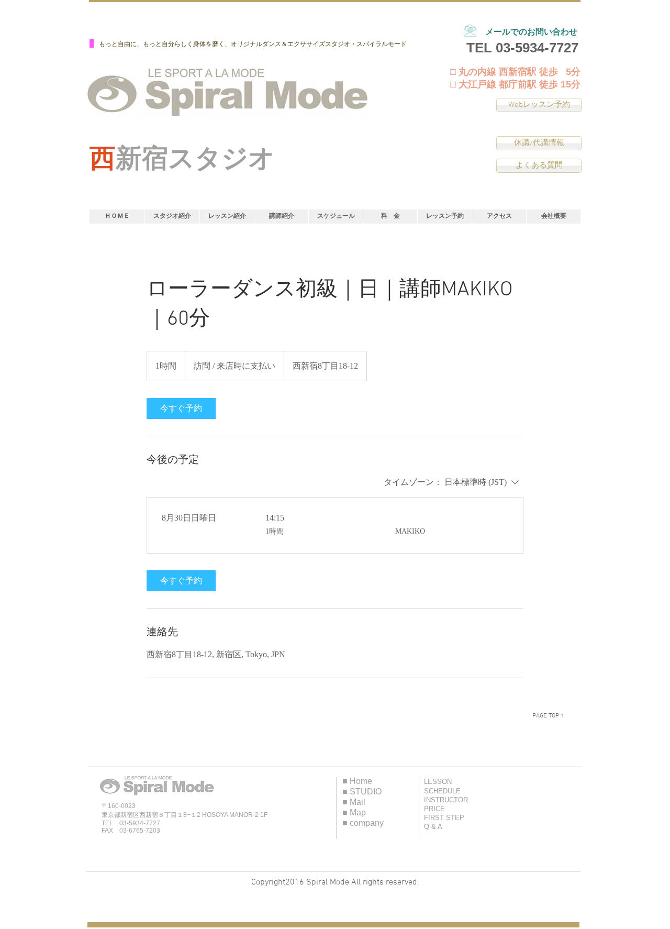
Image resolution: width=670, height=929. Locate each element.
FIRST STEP (444, 818)
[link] (181, 408)
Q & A (433, 827)
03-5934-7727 (537, 48)
